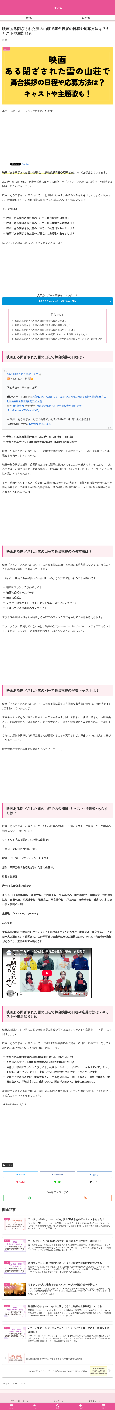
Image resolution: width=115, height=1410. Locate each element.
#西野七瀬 (89, 396)
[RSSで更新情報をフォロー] (85, 1198)
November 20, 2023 (40, 424)
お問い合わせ (57, 1401)
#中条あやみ (63, 396)
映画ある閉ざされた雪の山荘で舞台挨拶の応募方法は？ (43, 325)
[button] (106, 700)
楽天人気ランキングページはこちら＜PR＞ (58, 301)
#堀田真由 (100, 396)
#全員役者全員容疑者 (69, 405)
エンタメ (8, 1165)
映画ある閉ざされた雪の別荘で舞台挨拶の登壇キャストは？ (45, 329)
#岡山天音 (76, 396)
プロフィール (94, 1401)
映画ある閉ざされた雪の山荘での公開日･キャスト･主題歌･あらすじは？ (51, 334)
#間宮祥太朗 (35, 401)
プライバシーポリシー (20, 1401)
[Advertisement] (57, 137)
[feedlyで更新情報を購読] (29, 1198)
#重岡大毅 (38, 396)
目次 (53, 314)
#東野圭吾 (18, 405)
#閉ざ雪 (50, 405)
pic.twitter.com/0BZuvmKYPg (23, 410)
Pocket (25, 164)
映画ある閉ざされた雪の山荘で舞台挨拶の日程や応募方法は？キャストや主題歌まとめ (58, 338)
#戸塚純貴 (12, 401)
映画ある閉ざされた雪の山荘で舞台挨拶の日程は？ (40, 320)
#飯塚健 (41, 405)
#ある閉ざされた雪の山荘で (23, 374)
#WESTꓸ (50, 396)
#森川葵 (23, 401)
